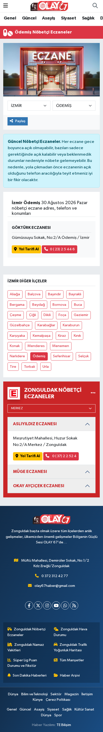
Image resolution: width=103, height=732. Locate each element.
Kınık (77, 336)
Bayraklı (75, 294)
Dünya (13, 694)
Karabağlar (46, 325)
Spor (58, 715)
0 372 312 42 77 (55, 576)
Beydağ (38, 305)
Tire (13, 366)
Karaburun (71, 325)
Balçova (34, 294)
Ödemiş (39, 356)
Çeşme (15, 315)
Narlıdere (17, 356)
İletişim (87, 694)
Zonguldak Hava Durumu (71, 632)
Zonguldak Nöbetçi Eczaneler (27, 632)
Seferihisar (61, 356)
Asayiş (48, 18)
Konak (15, 346)
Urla (45, 366)
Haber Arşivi (70, 675)
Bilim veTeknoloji (34, 694)
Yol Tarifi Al (29, 249)
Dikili (47, 315)
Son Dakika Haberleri (29, 675)
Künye (38, 700)
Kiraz (62, 336)
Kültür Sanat (84, 709)
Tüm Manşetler (72, 660)
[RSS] (74, 605)
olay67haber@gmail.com (54, 586)
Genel (10, 18)
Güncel (29, 18)
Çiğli (32, 315)
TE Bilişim (63, 725)
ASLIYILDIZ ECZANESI (35, 424)
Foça (62, 315)
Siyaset (68, 18)
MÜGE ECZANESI (30, 471)
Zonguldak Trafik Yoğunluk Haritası (70, 647)
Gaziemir (81, 315)
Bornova (59, 305)
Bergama (17, 305)
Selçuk (83, 356)
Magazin (71, 694)
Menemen (60, 346)
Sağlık (88, 18)
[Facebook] (29, 605)
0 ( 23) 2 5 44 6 (62, 249)
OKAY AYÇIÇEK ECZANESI (38, 486)
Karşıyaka (17, 336)
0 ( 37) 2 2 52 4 (64, 456)
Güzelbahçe (20, 325)
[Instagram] (47, 605)
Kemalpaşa (41, 336)
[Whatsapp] (65, 605)
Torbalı (29, 366)
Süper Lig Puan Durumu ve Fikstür (22, 663)
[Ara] (95, 6)
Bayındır (54, 294)
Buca (78, 305)
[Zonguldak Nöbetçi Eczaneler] (93, 393)
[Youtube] (56, 605)
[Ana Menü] (5, 6)
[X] (38, 605)
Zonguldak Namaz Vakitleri (26, 647)
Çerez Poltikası (58, 700)
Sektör (56, 694)
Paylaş (20, 121)
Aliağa (15, 294)
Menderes (36, 346)
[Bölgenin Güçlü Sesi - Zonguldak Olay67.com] (49, 6)
